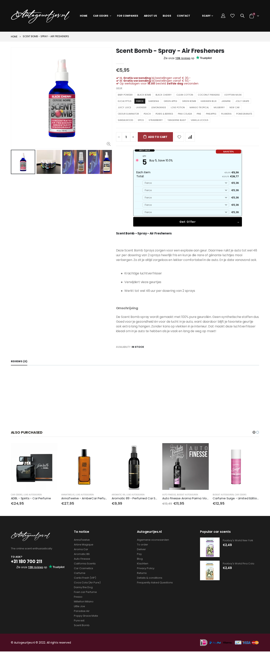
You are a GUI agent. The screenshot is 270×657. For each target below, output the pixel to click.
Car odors (17, 494)
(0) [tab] (19, 361)
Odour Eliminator (128, 113)
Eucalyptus (124, 101)
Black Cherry (164, 94)
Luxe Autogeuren (33, 494)
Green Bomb (189, 101)
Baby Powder (125, 94)
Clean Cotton (184, 94)
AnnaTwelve (68, 494)
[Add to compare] (190, 137)
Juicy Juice (124, 107)
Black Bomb (144, 94)
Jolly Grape (242, 101)
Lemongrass (158, 107)
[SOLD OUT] (50, 449)
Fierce (139, 101)
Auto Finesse (169, 494)
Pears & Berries (164, 113)
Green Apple (170, 101)
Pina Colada (185, 113)
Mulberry (219, 107)
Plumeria (226, 113)
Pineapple (211, 113)
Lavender (141, 107)
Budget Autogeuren (187, 494)
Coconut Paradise (209, 94)
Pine (199, 113)
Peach (147, 113)
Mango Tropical (199, 107)
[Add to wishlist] (179, 137)
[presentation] (15, 162)
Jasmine (226, 101)
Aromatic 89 (118, 494)
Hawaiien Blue (209, 101)
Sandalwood (125, 120)
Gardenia (153, 101)
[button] (254, 432)
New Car (234, 107)
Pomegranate (244, 113)
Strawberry (156, 120)
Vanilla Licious (199, 120)
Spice (141, 120)
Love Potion (178, 107)
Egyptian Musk (233, 94)
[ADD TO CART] (101, 449)
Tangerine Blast (176, 120)
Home (14, 36)
